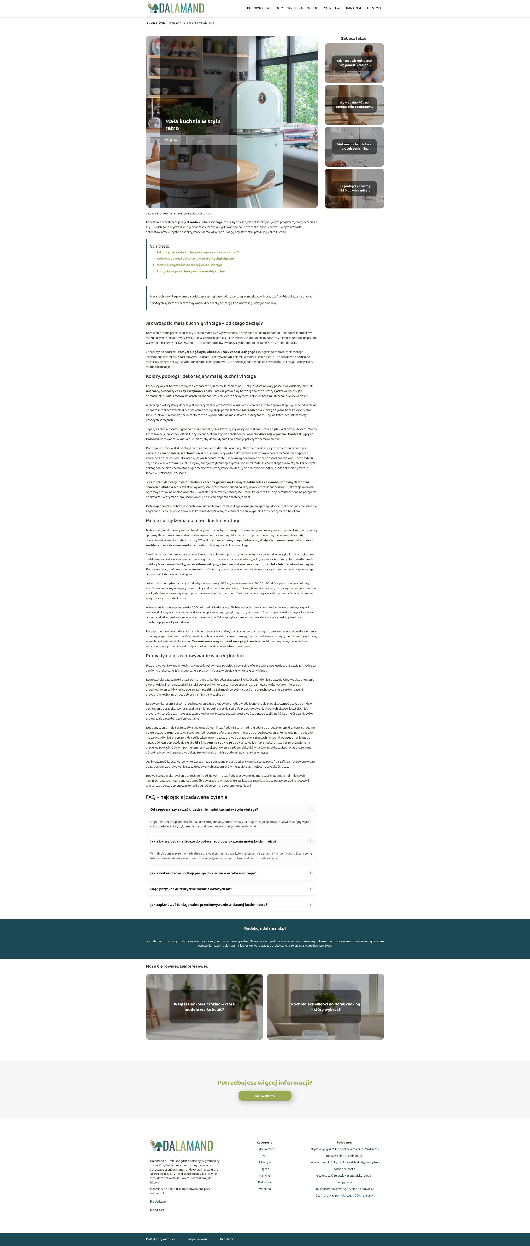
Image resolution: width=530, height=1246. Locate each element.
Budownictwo (259, 8)
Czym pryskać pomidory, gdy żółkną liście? (344, 1195)
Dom (279, 8)
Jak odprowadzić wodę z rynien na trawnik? (344, 1189)
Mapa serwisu (197, 1239)
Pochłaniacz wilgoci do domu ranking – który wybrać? (325, 1007)
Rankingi (353, 8)
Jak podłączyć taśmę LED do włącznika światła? (354, 188)
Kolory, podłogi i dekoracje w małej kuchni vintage (195, 258)
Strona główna (156, 22)
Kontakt (157, 1210)
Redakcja (158, 1201)
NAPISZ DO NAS (265, 1096)
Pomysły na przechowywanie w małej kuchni (191, 271)
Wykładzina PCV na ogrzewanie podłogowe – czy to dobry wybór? (354, 105)
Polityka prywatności (160, 1239)
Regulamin (227, 1239)
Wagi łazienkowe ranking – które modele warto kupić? (204, 1007)
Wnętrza (295, 8)
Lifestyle (373, 8)
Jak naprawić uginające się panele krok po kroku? (354, 63)
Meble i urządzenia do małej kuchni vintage (190, 265)
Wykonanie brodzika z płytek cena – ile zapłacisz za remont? (354, 146)
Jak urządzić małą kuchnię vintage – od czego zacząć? (198, 252)
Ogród (313, 8)
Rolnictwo (332, 8)
